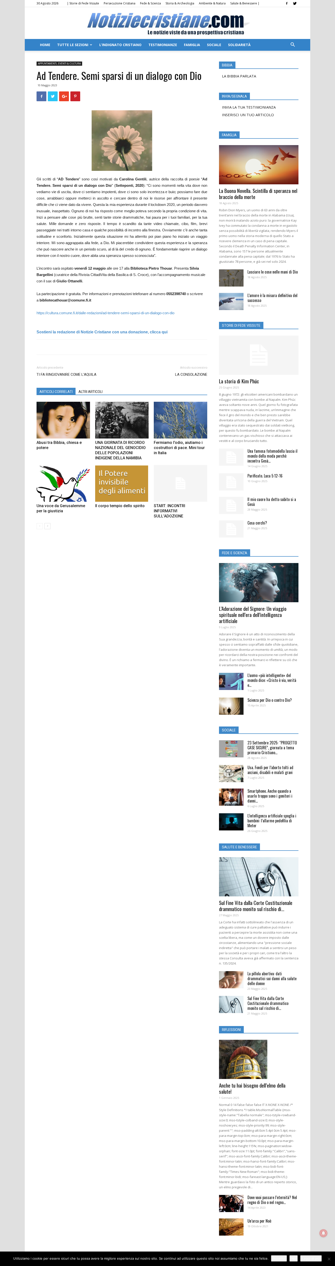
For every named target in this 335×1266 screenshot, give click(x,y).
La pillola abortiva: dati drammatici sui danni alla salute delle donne (271, 978)
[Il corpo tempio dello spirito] (122, 483)
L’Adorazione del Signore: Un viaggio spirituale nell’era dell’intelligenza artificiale (252, 615)
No (293, 1258)
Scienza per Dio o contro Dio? (269, 700)
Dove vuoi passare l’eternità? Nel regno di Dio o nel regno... (272, 1199)
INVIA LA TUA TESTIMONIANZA (249, 107)
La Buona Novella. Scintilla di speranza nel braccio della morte (258, 194)
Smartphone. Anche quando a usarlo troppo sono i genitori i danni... (269, 796)
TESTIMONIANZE (162, 44)
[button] (292, 45)
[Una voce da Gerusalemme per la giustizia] (63, 483)
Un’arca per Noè (259, 1221)
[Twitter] (294, 3)
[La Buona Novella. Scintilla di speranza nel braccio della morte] (258, 164)
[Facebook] (286, 3)
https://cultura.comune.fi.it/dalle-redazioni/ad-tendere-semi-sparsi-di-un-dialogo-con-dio (105, 313)
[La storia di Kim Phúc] (258, 355)
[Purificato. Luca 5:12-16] (231, 481)
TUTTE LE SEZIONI (72, 44)
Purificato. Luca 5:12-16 (265, 476)
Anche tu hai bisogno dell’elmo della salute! (252, 1088)
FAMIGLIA (192, 44)
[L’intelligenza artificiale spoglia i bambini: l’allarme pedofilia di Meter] (231, 821)
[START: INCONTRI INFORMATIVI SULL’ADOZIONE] (180, 483)
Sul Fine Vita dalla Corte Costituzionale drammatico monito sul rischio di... (255, 906)
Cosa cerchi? (257, 523)
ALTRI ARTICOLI (90, 392)
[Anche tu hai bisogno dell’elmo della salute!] (258, 1059)
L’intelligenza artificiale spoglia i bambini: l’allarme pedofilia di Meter (271, 820)
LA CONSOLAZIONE (191, 374)
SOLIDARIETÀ (239, 44)
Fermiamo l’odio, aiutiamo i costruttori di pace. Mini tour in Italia (179, 447)
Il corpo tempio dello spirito (120, 505)
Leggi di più (311, 1258)
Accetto (279, 1258)
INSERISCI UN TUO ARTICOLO (248, 114)
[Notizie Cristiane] (167, 23)
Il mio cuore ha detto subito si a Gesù (271, 501)
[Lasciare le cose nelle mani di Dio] (231, 278)
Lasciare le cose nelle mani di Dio (272, 272)
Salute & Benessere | (244, 3)
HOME (45, 44)
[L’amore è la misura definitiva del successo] (231, 301)
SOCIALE (214, 44)
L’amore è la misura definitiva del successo (272, 297)
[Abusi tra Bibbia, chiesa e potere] (63, 420)
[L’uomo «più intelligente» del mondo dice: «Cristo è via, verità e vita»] (231, 681)
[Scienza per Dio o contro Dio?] (231, 706)
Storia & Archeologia (180, 3)
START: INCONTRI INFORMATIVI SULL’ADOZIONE (169, 510)
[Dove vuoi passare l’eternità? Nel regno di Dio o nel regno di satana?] (231, 1203)
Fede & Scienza (150, 3)
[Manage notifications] (323, 1233)
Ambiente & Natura (212, 3)
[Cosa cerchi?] (231, 529)
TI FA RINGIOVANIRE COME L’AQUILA (66, 374)
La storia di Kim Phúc (239, 381)
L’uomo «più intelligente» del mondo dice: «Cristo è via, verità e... (271, 680)
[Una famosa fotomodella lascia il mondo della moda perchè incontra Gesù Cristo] (231, 457)
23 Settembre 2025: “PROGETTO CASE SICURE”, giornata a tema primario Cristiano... (272, 747)
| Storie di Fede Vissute (83, 3)
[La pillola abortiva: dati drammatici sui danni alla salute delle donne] (231, 979)
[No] (328, 1258)
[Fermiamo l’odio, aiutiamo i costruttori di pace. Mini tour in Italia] (180, 420)
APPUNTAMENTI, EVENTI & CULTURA (59, 63)
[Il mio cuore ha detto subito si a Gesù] (231, 505)
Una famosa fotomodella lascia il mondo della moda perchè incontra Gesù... (272, 456)
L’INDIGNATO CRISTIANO (120, 44)
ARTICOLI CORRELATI (56, 392)
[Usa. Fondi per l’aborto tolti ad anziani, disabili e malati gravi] (231, 773)
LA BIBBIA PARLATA (239, 76)
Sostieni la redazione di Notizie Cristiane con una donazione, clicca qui (102, 332)
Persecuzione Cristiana (119, 3)
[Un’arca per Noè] (231, 1227)
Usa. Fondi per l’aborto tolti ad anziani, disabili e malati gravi (270, 770)
